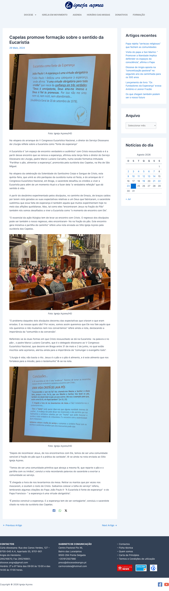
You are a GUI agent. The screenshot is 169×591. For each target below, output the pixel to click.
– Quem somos (125, 551)
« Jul (128, 199)
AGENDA (77, 14)
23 (128, 186)
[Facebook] (54, 510)
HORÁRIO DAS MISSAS (98, 14)
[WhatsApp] (60, 510)
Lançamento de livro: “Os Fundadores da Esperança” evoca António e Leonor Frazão (143, 85)
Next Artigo (109, 525)
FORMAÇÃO (139, 14)
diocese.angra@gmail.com (14, 562)
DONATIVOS (121, 14)
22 (159, 181)
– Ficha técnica (125, 547)
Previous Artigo (12, 525)
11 (139, 176)
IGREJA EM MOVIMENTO (54, 14)
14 (154, 176)
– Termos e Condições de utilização (136, 559)
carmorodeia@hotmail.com (72, 566)
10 (133, 176)
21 (154, 181)
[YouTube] (166, 584)
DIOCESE (28, 14)
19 (143, 181)
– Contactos (123, 544)
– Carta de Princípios (128, 555)
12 (144, 176)
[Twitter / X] (66, 510)
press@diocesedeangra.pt (72, 562)
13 (149, 176)
